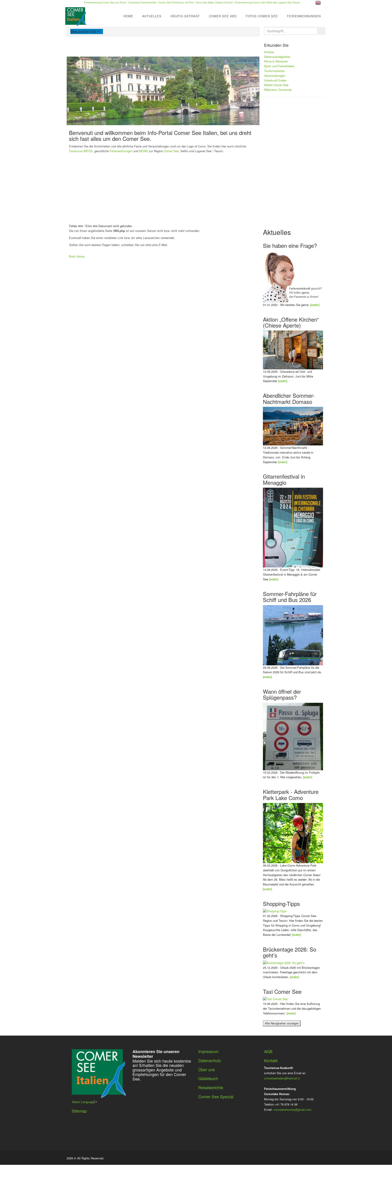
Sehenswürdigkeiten (277, 57)
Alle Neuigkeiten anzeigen (282, 1023)
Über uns (206, 1069)
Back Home (76, 256)
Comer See (171, 151)
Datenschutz (209, 1060)
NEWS (143, 151)
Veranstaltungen (274, 75)
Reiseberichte (210, 1087)
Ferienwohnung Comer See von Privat (105, 2)
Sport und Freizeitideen (279, 66)
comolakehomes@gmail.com (292, 1109)
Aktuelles (152, 16)
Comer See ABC (223, 16)
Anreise (269, 52)
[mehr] (314, 305)
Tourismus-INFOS (81, 151)
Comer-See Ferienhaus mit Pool (176, 2)
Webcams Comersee (278, 89)
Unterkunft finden (275, 80)
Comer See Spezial (215, 1096)
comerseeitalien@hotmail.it (282, 1078)
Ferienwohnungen (304, 16)
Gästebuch (208, 1078)
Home (128, 16)
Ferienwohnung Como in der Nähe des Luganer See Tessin (267, 2)
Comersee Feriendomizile (142, 2)
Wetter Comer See (276, 85)
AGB (268, 1051)
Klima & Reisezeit (276, 61)
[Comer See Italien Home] (75, 15)
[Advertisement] (196, 189)
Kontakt (271, 1060)
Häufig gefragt (185, 16)
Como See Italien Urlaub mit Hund (214, 2)
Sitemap (79, 1111)
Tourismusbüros (274, 71)
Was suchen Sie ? (85, 31)
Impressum (208, 1051)
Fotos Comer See (262, 16)
